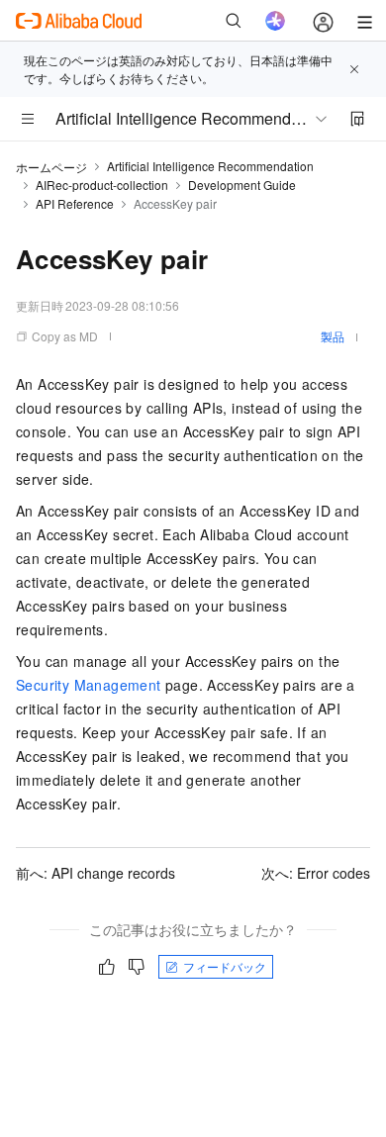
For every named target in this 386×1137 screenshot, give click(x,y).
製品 (332, 336)
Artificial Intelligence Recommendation (210, 165)
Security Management (88, 685)
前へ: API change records (95, 873)
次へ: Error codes (315, 873)
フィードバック (224, 966)
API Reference (75, 203)
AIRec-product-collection (102, 184)
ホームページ (51, 166)
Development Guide (242, 184)
